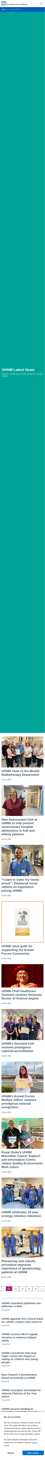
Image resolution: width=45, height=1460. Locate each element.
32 (16, 1289)
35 (36, 1289)
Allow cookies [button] (33, 1453)
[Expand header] (41, 3)
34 (29, 1289)
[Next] (41, 1288)
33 (22, 1289)
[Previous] (3, 1288)
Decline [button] (11, 1453)
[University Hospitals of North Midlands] (14, 3)
